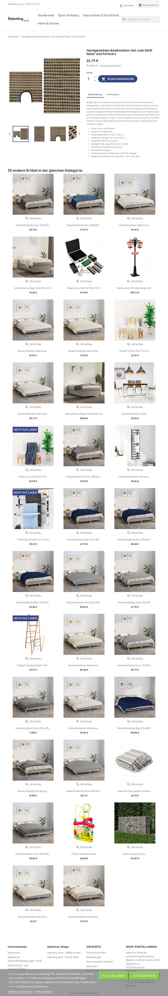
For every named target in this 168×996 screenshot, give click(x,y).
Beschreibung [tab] (95, 94)
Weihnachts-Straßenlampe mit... (135, 288)
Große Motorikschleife (83, 853)
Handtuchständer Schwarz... (135, 476)
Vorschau (33, 218)
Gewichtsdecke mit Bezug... (33, 791)
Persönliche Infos (96, 952)
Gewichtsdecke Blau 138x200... (84, 225)
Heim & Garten (48, 23)
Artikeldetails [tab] (113, 94)
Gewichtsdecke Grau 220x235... (84, 602)
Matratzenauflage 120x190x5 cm (33, 288)
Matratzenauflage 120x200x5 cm (84, 413)
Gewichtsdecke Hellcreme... (134, 225)
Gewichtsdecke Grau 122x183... (134, 602)
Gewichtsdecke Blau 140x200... (33, 602)
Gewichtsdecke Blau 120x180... (84, 539)
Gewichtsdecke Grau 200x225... (33, 728)
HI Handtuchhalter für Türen (33, 539)
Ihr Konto (93, 947)
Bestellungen (94, 957)
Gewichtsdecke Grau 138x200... (84, 476)
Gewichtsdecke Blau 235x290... (134, 728)
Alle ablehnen (114, 976)
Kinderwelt (46, 15)
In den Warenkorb (118, 79)
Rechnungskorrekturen (99, 961)
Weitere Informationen (20, 991)
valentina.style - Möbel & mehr (64, 952)
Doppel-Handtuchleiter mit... (33, 665)
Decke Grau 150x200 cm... (33, 476)
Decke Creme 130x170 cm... (134, 350)
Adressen (91, 966)
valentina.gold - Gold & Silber (63, 957)
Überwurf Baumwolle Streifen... (134, 791)
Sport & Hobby (68, 15)
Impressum (14, 952)
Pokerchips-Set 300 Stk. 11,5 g (84, 288)
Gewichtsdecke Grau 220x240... (84, 791)
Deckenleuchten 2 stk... (135, 413)
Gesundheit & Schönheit (101, 15)
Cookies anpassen (42, 991)
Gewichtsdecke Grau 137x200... (33, 225)
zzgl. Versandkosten (110, 65)
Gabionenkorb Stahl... (135, 853)
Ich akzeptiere (144, 976)
